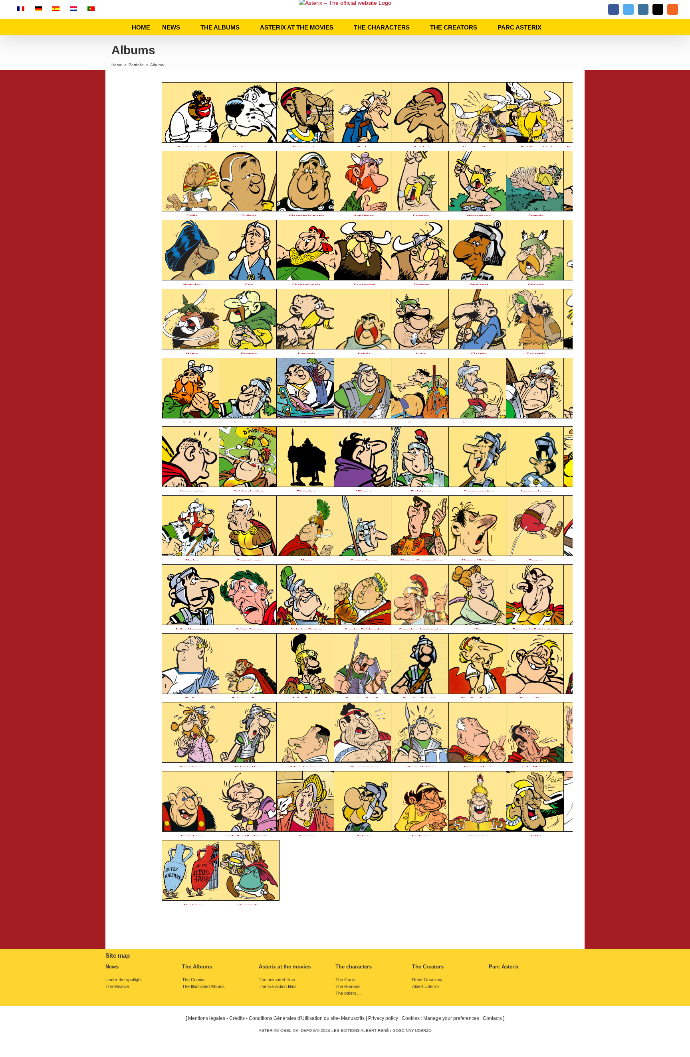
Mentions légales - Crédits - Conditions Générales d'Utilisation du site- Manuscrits (276, 1018)
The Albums (197, 967)
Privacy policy (383, 1018)
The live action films (278, 986)
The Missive (117, 986)
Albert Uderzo (425, 986)
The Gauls (345, 980)
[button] (555, 27)
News (112, 967)
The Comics (194, 980)
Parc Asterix (504, 967)
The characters (353, 967)
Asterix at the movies (285, 967)
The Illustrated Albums (203, 986)
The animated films (277, 980)
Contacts (492, 1018)
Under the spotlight (123, 980)
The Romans (348, 986)
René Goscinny (427, 980)
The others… (348, 993)
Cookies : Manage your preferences (440, 1018)
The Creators (428, 967)
